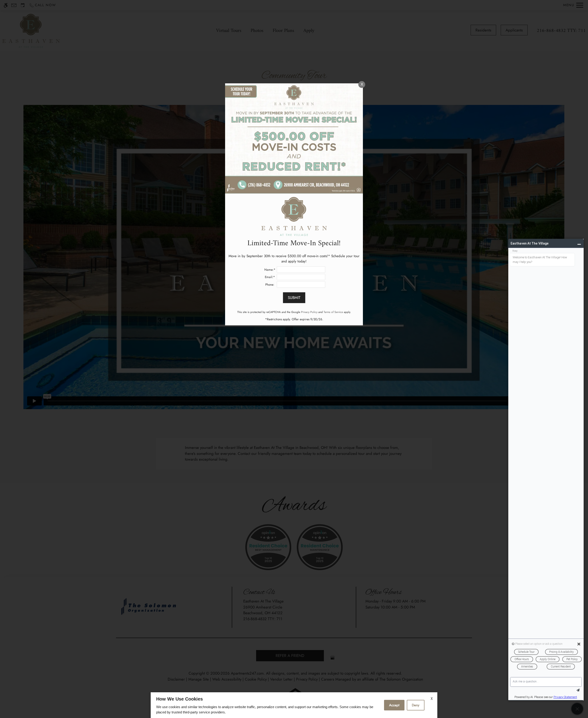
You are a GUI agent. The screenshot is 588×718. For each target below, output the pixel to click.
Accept (394, 705)
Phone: (269, 284)
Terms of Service (333, 312)
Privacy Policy (309, 312)
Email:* (270, 277)
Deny (415, 705)
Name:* (269, 269)
